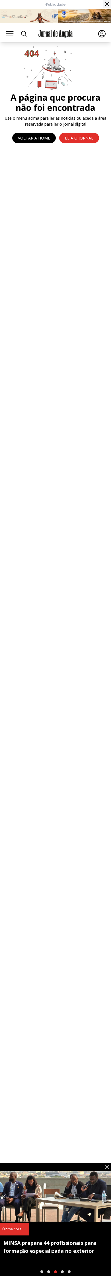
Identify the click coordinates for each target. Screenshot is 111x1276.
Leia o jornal (79, 138)
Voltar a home (34, 138)
